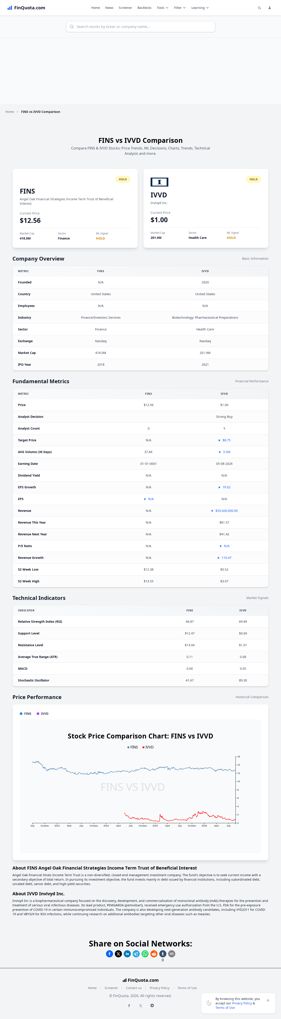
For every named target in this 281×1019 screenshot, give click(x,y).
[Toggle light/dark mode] (259, 8)
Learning (198, 8)
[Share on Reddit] (153, 953)
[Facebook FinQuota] (129, 1005)
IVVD (159, 194)
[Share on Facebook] (109, 953)
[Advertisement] (140, 71)
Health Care (198, 238)
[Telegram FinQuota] (152, 1005)
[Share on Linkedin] (127, 953)
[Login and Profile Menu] (269, 8)
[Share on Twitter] (118, 953)
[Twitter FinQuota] (140, 1005)
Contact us (134, 988)
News (109, 8)
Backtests (144, 8)
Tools (160, 8)
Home (95, 8)
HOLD (100, 238)
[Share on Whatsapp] (145, 953)
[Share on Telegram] (136, 953)
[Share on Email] (171, 953)
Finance (64, 238)
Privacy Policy (159, 988)
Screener (125, 8)
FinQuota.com (143, 980)
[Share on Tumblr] (162, 953)
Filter (178, 8)
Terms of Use (187, 988)
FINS (27, 191)
